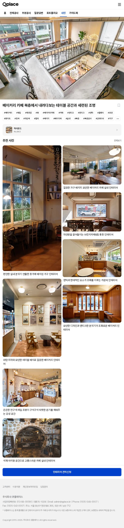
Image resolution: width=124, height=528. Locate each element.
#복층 (77, 118)
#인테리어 (100, 118)
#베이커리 (8, 113)
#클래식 (100, 113)
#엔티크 (81, 113)
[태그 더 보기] (117, 118)
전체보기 (117, 140)
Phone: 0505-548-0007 (84, 501)
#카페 (61, 113)
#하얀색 (26, 118)
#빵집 (18, 113)
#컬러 (36, 118)
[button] (119, 4)
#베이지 (46, 118)
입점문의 (44, 486)
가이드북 (73, 13)
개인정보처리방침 (30, 486)
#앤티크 (70, 113)
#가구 (110, 118)
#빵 (37, 113)
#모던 (110, 113)
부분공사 (26, 13)
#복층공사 (87, 118)
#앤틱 (90, 113)
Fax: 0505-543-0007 (13, 505)
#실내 (68, 118)
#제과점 (28, 113)
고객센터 (6, 486)
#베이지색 (57, 118)
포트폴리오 (52, 13)
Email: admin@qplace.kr (59, 501)
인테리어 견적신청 (62, 472)
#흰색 (17, 118)
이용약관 (16, 486)
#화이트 (7, 118)
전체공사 (14, 13)
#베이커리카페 (48, 113)
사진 (63, 13)
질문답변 (38, 13)
